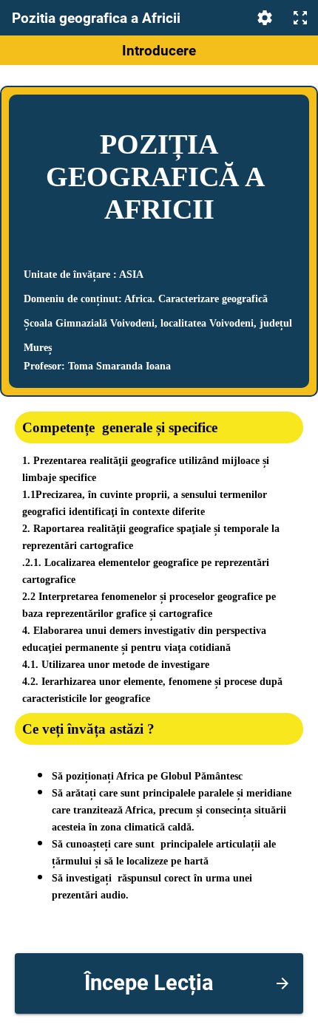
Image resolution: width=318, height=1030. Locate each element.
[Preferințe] (265, 17)
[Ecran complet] (300, 17)
